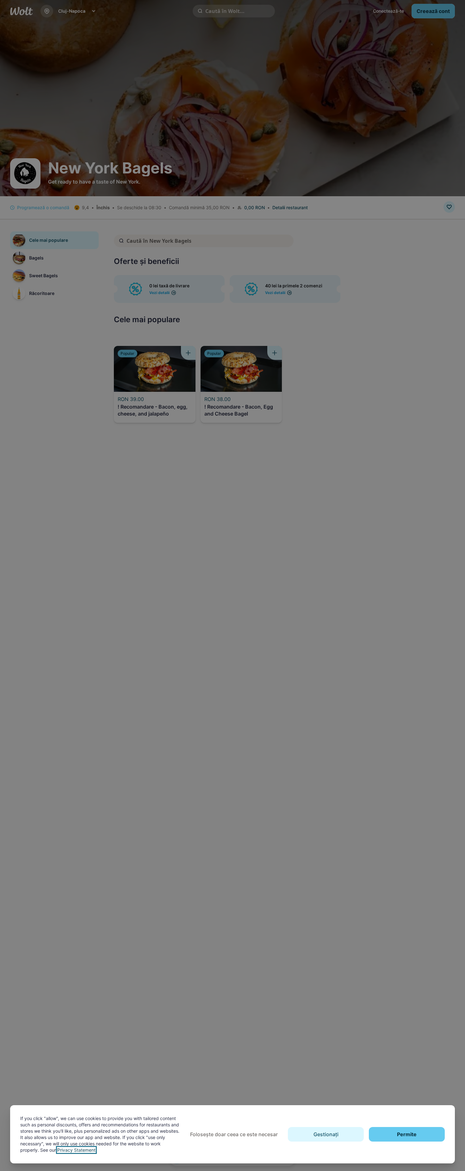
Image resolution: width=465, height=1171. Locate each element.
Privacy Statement (76, 1150)
